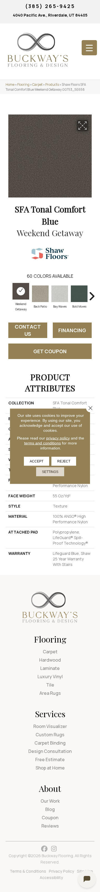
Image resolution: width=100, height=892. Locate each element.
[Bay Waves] (59, 293)
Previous (8, 293)
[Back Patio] (40, 293)
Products (52, 84)
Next (92, 293)
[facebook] (44, 849)
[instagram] (54, 849)
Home (10, 84)
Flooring (23, 84)
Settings (50, 472)
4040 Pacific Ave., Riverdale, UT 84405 (50, 15)
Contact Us (28, 330)
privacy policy (58, 438)
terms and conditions (42, 443)
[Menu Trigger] (89, 47)
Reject (63, 461)
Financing (72, 330)
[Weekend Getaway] (21, 291)
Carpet (37, 84)
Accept (36, 461)
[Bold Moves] (79, 293)
